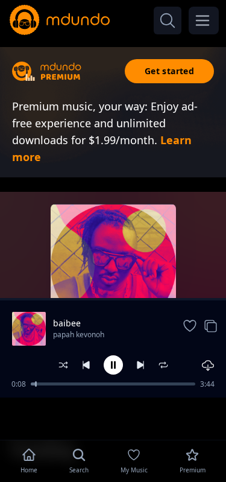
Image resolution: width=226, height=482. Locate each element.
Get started (169, 71)
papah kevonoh (78, 334)
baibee (67, 323)
